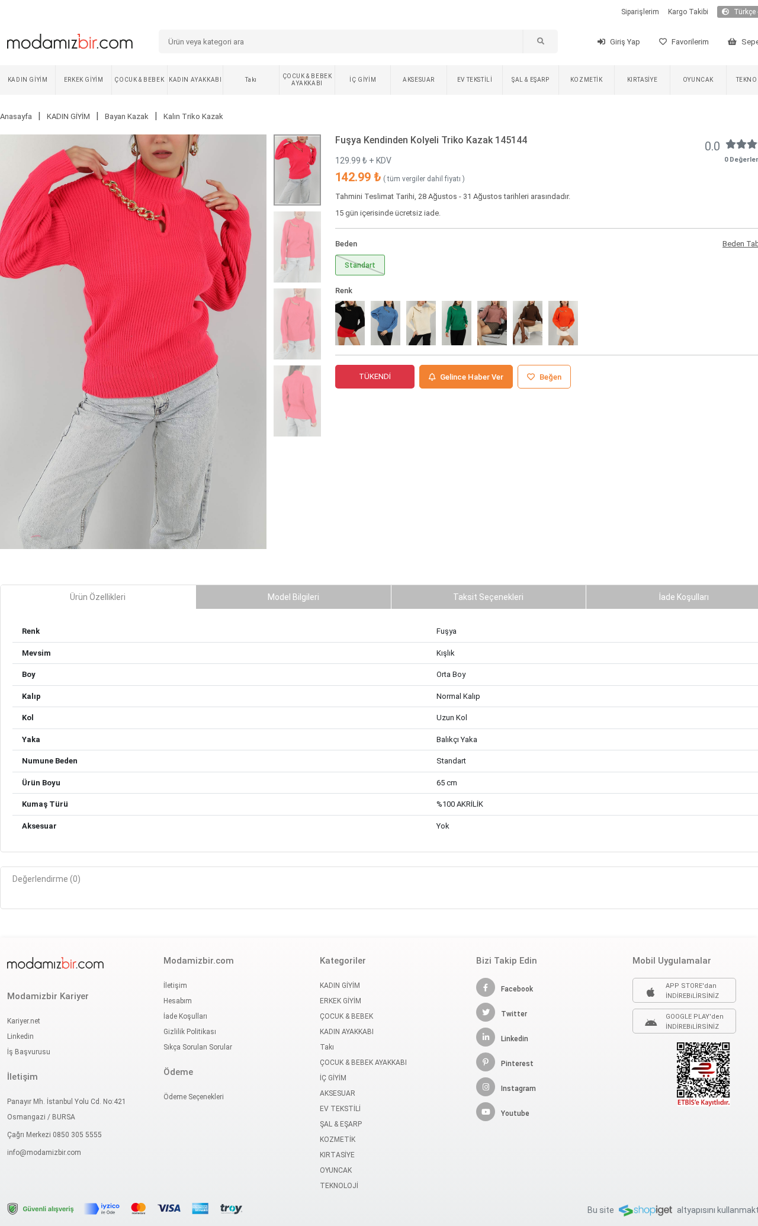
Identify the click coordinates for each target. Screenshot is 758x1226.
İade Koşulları (185, 1016)
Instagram (518, 1088)
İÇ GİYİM (362, 79)
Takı (250, 79)
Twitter (514, 1014)
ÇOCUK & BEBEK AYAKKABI (307, 79)
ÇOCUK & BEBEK (139, 79)
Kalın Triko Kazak (193, 116)
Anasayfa (16, 116)
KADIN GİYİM (28, 79)
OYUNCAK (698, 79)
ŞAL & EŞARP (531, 79)
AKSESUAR (419, 79)
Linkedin (20, 1036)
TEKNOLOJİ (339, 1186)
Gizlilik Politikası (189, 1032)
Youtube (515, 1113)
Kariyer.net (23, 1021)
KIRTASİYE (642, 79)
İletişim (175, 985)
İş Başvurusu (28, 1052)
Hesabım (177, 1001)
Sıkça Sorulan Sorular (197, 1047)
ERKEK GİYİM (84, 79)
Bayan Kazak (127, 116)
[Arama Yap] (540, 41)
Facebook (517, 989)
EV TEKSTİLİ (475, 79)
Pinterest (517, 1064)
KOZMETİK (586, 79)
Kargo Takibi (688, 12)
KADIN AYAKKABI (195, 79)
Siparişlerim (640, 12)
